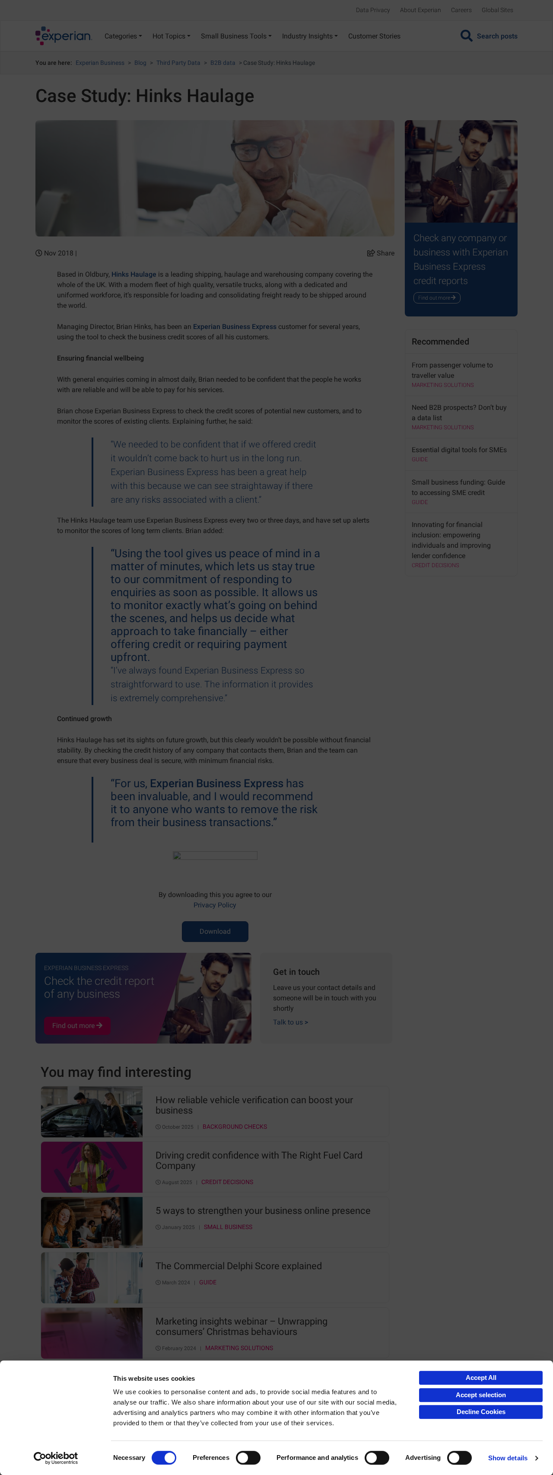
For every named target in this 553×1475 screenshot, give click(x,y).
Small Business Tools (234, 36)
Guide (207, 1282)
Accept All (481, 1377)
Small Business (228, 1227)
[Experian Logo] (63, 36)
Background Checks (235, 1127)
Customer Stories (374, 36)
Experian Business (100, 62)
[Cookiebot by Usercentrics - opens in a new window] (56, 1458)
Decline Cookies (481, 1411)
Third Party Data (178, 62)
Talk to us (290, 1022)
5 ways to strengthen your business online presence (263, 1211)
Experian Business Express (234, 326)
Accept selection (481, 1394)
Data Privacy (373, 9)
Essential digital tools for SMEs (459, 450)
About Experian (420, 9)
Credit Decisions (227, 1182)
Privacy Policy (215, 905)
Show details (508, 1458)
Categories (121, 36)
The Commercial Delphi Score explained (239, 1266)
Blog (140, 62)
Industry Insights (307, 36)
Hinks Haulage (133, 274)
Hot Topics (169, 36)
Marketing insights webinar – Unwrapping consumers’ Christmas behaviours (241, 1326)
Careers (461, 9)
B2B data (222, 62)
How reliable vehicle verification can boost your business (254, 1105)
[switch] (248, 1458)
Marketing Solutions (239, 1348)
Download (215, 931)
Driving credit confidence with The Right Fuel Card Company (259, 1160)
